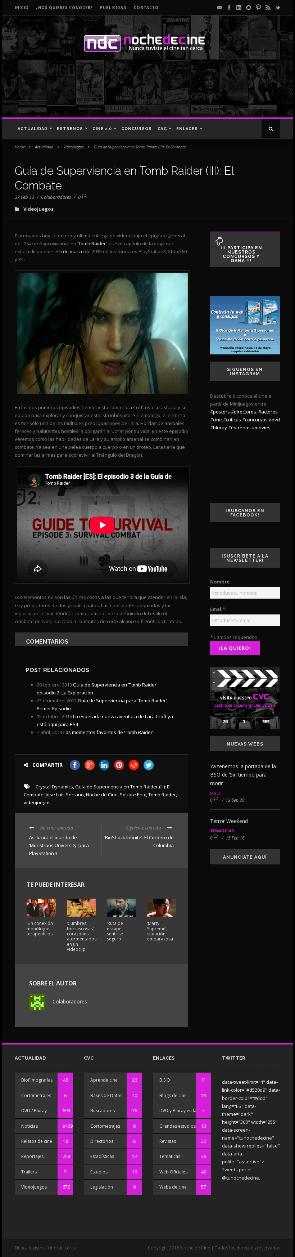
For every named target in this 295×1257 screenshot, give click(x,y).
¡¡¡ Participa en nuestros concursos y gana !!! (241, 254)
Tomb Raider (162, 794)
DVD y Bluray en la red (182, 1111)
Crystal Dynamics (54, 786)
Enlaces (187, 128)
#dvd (274, 419)
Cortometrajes (36, 1095)
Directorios (101, 1141)
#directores (243, 411)
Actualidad (32, 128)
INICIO (22, 7)
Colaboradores (56, 197)
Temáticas (222, 830)
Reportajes (32, 1156)
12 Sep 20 (235, 800)
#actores (268, 411)
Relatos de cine (36, 1141)
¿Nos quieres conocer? (64, 7)
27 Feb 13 (24, 197)
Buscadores (102, 1111)
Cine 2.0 (102, 128)
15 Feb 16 (235, 838)
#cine (216, 419)
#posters (220, 411)
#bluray (218, 427)
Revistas (167, 1141)
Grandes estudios (177, 1126)
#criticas (232, 419)
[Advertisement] (145, 92)
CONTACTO (146, 7)
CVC (162, 128)
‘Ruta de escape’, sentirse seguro (115, 931)
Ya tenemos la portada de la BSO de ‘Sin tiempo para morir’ (243, 775)
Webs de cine (173, 1187)
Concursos (136, 128)
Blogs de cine (173, 1095)
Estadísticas (102, 1156)
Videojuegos (73, 146)
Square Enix (133, 794)
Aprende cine (104, 1080)
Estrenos (70, 128)
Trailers (29, 1172)
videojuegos (37, 802)
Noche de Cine (102, 794)
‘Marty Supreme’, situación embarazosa (160, 931)
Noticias (29, 1126)
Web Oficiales (173, 1172)
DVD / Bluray (34, 1111)
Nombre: (220, 581)
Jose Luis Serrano (65, 794)
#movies (261, 427)
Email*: (218, 609)
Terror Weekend (229, 821)
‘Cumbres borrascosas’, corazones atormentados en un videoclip (81, 936)
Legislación (101, 1187)
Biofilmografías (37, 1080)
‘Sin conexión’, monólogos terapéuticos (41, 928)
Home (20, 146)
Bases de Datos (106, 1095)
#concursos (255, 419)
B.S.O (215, 793)
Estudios (99, 1172)
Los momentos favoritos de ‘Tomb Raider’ (108, 732)
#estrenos (239, 427)
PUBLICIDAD (113, 7)
